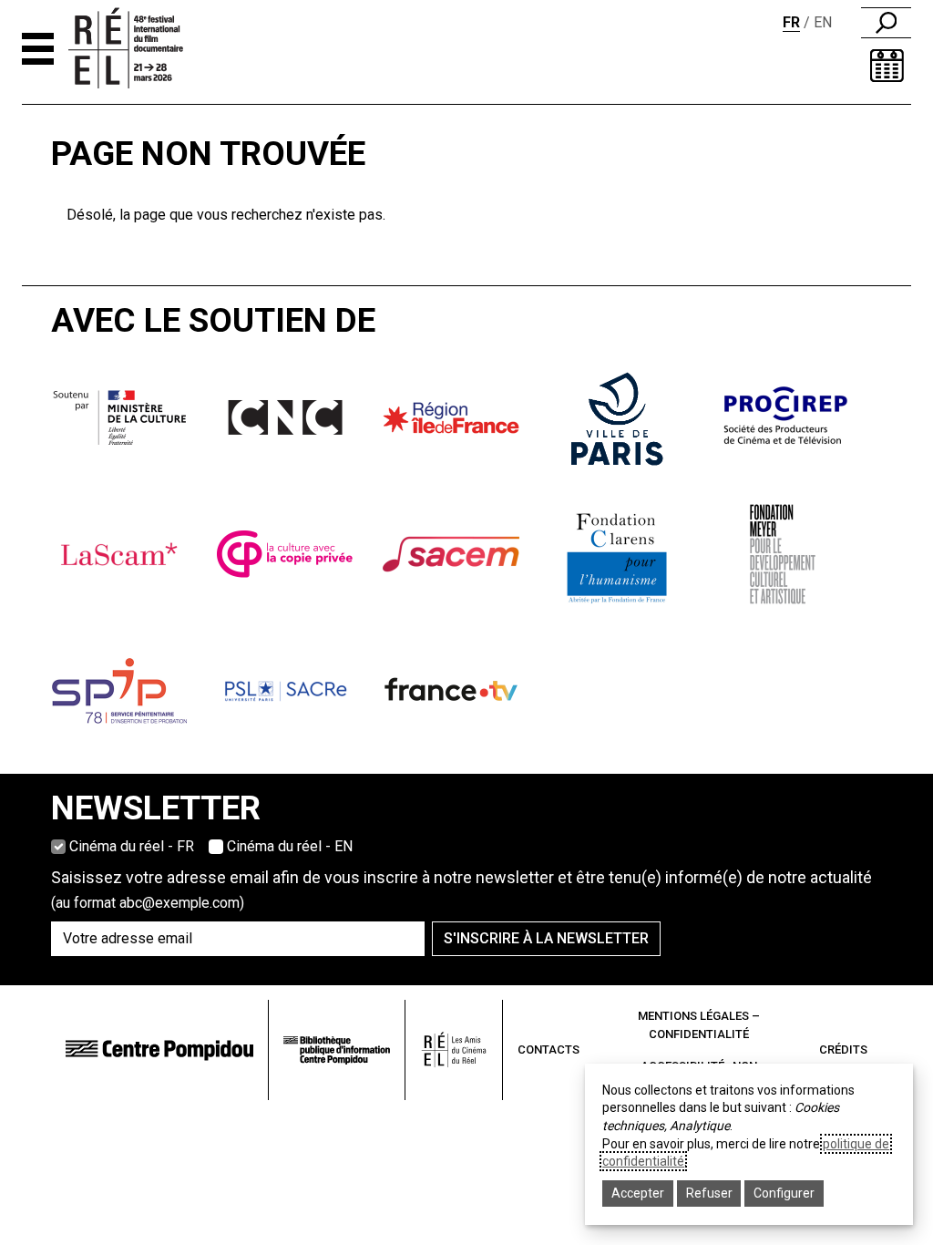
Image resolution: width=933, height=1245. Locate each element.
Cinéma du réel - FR (131, 846)
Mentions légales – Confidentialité (699, 1025)
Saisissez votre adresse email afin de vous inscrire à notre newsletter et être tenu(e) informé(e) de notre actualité (461, 889)
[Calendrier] (887, 65)
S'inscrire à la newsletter (546, 938)
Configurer (784, 1193)
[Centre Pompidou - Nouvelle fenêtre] (159, 1050)
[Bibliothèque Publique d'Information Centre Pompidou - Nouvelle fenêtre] (336, 1050)
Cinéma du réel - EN (290, 846)
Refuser (709, 1193)
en (823, 22)
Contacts (548, 1049)
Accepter (637, 1193)
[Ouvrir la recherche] (886, 22)
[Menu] (38, 49)
